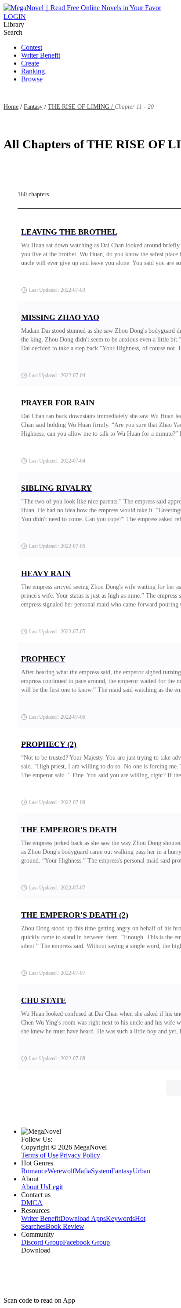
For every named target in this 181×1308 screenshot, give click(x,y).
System (101, 1171)
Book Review (65, 1226)
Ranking (33, 71)
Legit (55, 1186)
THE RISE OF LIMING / (81, 106)
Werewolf (61, 1171)
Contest (31, 47)
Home (11, 106)
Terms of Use (39, 1155)
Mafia (83, 1171)
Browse (32, 79)
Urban (141, 1171)
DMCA (32, 1202)
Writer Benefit (40, 55)
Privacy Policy (80, 1155)
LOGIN (15, 16)
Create (30, 63)
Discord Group (42, 1242)
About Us (34, 1186)
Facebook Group (86, 1242)
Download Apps (83, 1218)
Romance (34, 1171)
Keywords (120, 1218)
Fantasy (33, 106)
